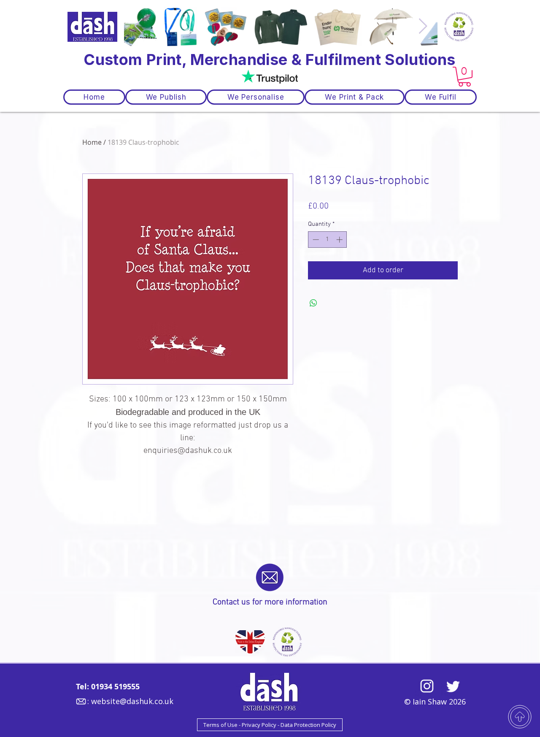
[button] (464, 77)
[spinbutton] (328, 239)
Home (92, 142)
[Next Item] (423, 26)
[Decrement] (315, 239)
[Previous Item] (138, 26)
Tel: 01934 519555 (108, 686)
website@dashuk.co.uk (132, 701)
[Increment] (340, 239)
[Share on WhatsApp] (313, 303)
